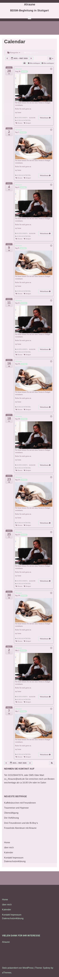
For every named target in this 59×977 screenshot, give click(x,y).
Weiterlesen (44, 118)
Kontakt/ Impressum (13, 858)
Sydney (46, 968)
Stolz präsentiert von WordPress (17, 968)
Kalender (8, 852)
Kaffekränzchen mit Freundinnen (20, 803)
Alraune (29, 4)
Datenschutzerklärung (15, 861)
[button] (52, 763)
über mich (9, 847)
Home (7, 842)
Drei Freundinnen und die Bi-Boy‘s (21, 823)
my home (18, 112)
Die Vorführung (11, 818)
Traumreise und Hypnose (16, 808)
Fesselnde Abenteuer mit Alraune (20, 828)
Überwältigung (11, 813)
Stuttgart (28, 123)
